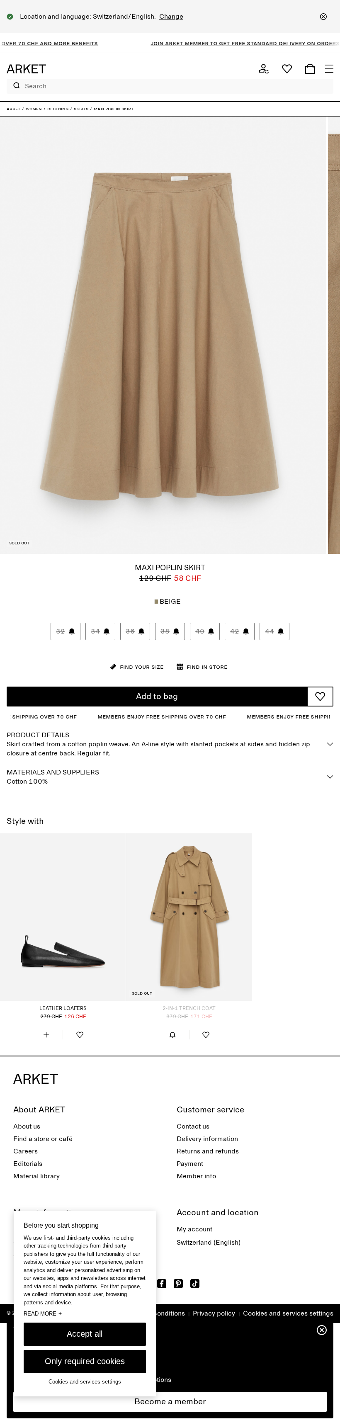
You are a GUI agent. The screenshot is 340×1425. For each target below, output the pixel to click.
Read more (43, 1313)
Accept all (84, 1333)
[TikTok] (195, 1284)
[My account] (264, 69)
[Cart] (310, 69)
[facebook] (162, 1284)
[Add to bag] (46, 1034)
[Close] (323, 17)
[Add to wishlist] (320, 696)
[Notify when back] (172, 1034)
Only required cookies (85, 1361)
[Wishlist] (287, 69)
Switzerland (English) (208, 1242)
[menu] (329, 69)
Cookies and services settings (288, 1313)
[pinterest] (178, 1284)
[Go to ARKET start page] (26, 68)
